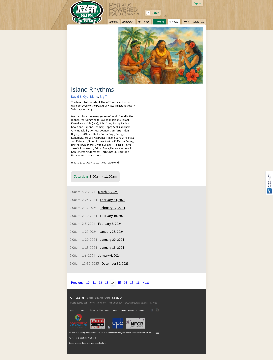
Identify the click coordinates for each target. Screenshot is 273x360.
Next (145, 282)
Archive (100, 310)
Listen (155, 13)
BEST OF (144, 21)
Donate (123, 310)
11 (94, 282)
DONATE (159, 21)
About (115, 310)
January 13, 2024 (112, 247)
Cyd (85, 96)
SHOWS (174, 21)
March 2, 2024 (108, 192)
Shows (92, 310)
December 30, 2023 (115, 263)
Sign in (197, 3)
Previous (77, 282)
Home (72, 310)
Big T (103, 96)
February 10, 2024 (112, 215)
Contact (142, 310)
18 (138, 282)
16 (125, 282)
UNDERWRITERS (194, 21)
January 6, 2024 (109, 255)
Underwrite (132, 310)
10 (88, 282)
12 (100, 282)
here (157, 332)
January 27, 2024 (112, 231)
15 (119, 282)
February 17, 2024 (112, 207)
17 (131, 282)
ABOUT (114, 21)
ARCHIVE (128, 21)
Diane (94, 96)
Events (107, 310)
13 (106, 282)
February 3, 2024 (110, 223)
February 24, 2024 (112, 200)
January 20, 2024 (112, 239)
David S (76, 96)
